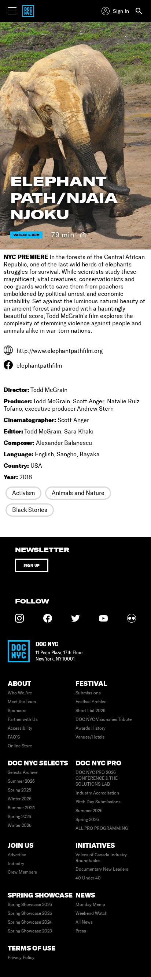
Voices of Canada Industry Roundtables (101, 857)
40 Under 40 (88, 878)
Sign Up (31, 565)
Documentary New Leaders (102, 869)
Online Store (20, 745)
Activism (23, 492)
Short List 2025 (91, 710)
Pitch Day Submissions (98, 801)
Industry (16, 863)
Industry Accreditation (97, 793)
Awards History (91, 728)
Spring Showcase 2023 (30, 931)
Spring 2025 (19, 816)
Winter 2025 (20, 825)
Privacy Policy (21, 957)
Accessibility (20, 728)
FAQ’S (14, 737)
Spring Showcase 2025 (30, 913)
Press (81, 931)
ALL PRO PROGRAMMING (102, 828)
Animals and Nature (78, 492)
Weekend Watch (91, 913)
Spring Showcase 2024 (30, 922)
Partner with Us (23, 719)
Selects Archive (22, 772)
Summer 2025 (21, 807)
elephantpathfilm (39, 365)
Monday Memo (90, 904)
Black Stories (29, 509)
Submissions (88, 692)
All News (84, 922)
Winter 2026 (20, 798)
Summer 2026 (21, 781)
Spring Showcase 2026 (30, 904)
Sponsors (17, 710)
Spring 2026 (19, 790)
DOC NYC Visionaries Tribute (104, 719)
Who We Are (20, 692)
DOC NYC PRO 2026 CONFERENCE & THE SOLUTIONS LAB (97, 778)
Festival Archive (91, 701)
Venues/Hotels (90, 737)
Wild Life (26, 235)
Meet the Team (22, 701)
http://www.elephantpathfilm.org (59, 350)
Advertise (17, 854)
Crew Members (22, 872)
